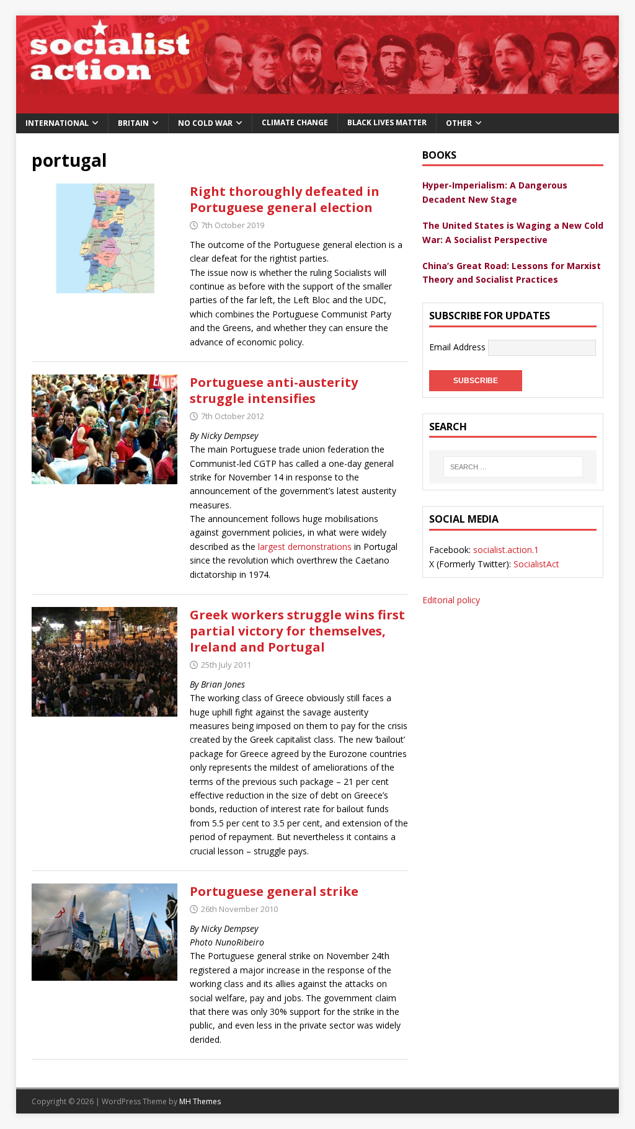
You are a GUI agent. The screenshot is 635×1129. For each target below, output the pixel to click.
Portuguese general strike (274, 891)
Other (459, 123)
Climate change (295, 122)
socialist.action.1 (506, 550)
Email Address (458, 346)
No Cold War (205, 123)
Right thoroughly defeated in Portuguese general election (285, 199)
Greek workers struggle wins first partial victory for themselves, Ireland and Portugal (297, 630)
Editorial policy (451, 600)
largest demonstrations (305, 546)
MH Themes (200, 1101)
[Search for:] (512, 466)
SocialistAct (536, 564)
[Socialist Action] (317, 106)
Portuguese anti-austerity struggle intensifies (274, 390)
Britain (133, 123)
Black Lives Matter (387, 122)
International (57, 123)
